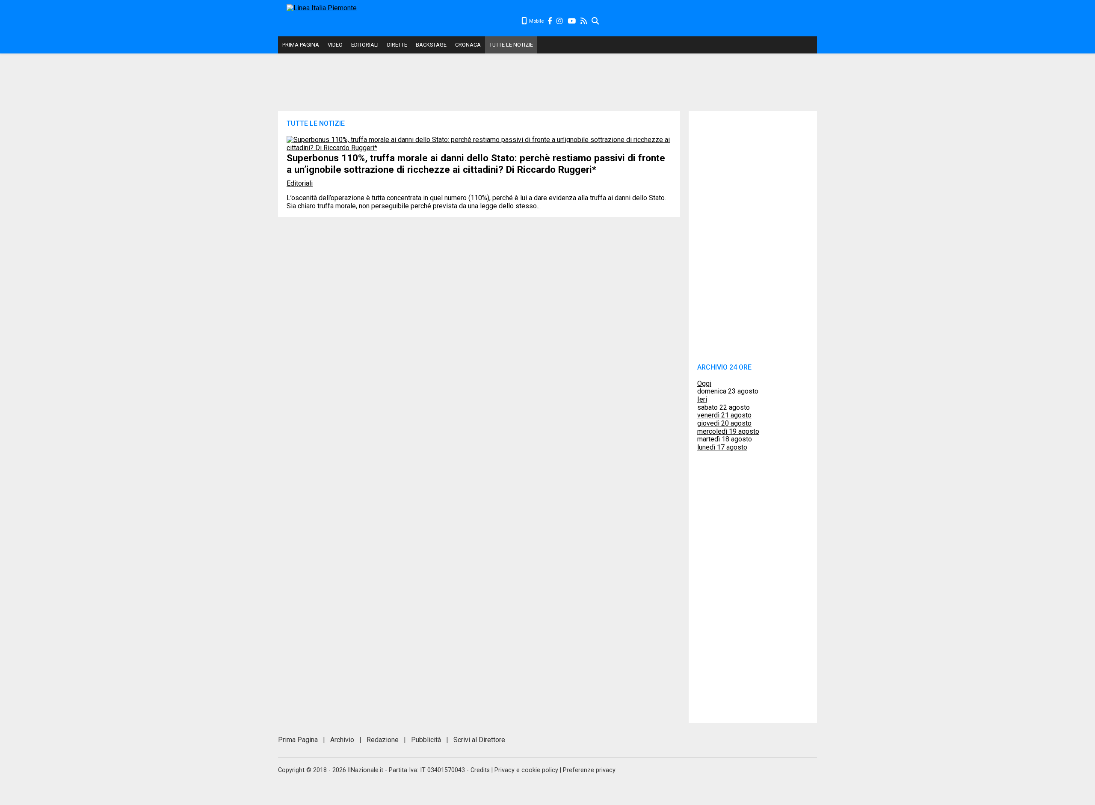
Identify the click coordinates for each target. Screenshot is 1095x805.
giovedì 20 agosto (724, 423)
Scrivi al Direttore (479, 740)
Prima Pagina (300, 44)
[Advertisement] (708, 21)
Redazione (383, 740)
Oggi (704, 383)
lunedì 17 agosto (722, 447)
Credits (480, 770)
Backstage (431, 44)
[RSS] (584, 21)
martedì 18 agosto (724, 439)
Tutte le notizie (511, 44)
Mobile (536, 21)
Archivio (342, 740)
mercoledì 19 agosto (728, 431)
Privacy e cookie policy (526, 770)
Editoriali (365, 44)
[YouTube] (572, 21)
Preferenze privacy (589, 770)
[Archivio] (596, 21)
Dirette (397, 44)
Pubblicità (426, 740)
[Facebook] (550, 21)
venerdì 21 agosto (724, 415)
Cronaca (468, 44)
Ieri (702, 399)
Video (335, 44)
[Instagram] (560, 21)
